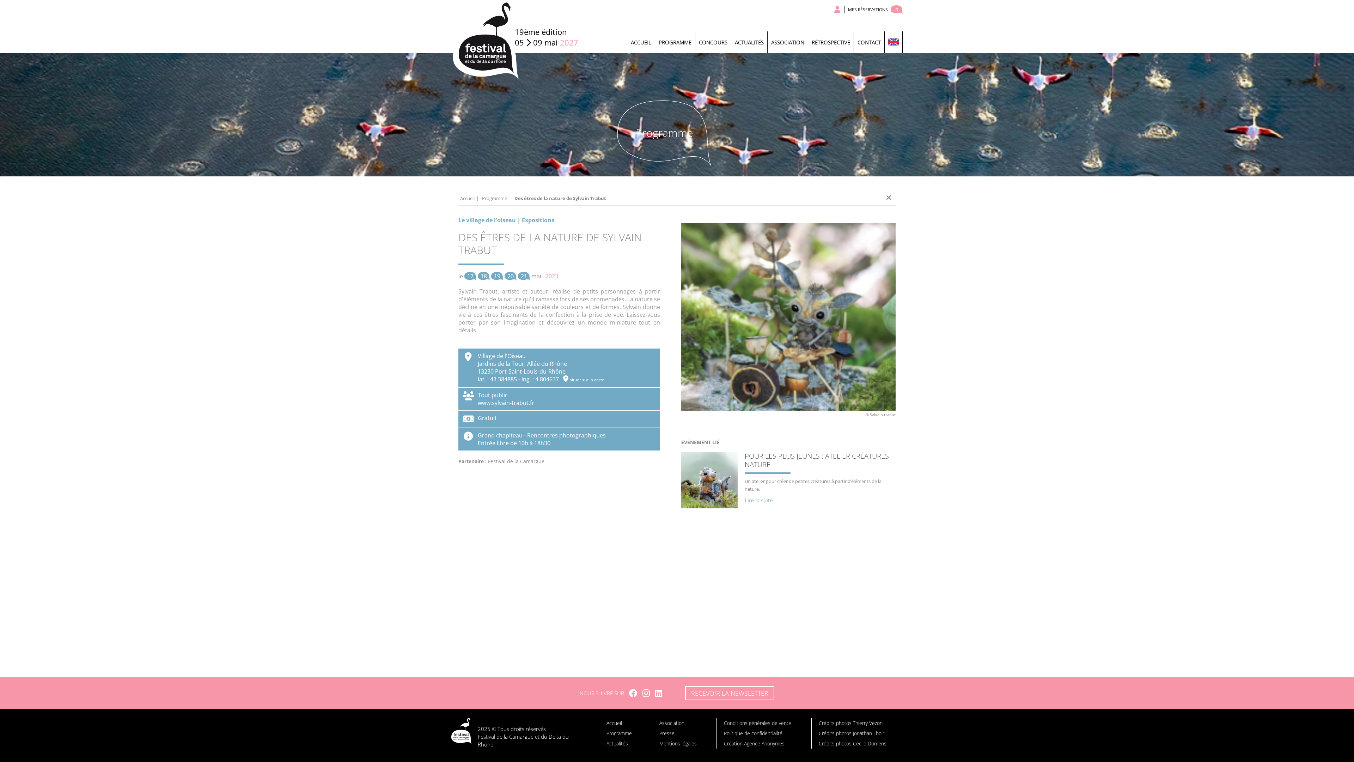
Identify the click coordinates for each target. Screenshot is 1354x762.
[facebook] (633, 693)
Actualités (749, 42)
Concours (713, 42)
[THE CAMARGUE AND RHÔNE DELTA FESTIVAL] (893, 42)
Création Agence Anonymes (754, 743)
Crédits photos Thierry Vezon (851, 723)
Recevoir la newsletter (729, 693)
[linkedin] (658, 693)
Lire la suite (759, 500)
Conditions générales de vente (757, 723)
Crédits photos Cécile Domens (852, 743)
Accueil (641, 42)
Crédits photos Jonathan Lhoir (851, 733)
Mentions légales (678, 743)
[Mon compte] (837, 9)
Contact (869, 42)
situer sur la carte (587, 380)
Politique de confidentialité (753, 733)
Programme (675, 42)
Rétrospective (831, 42)
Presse (667, 733)
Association (787, 42)
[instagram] (646, 693)
